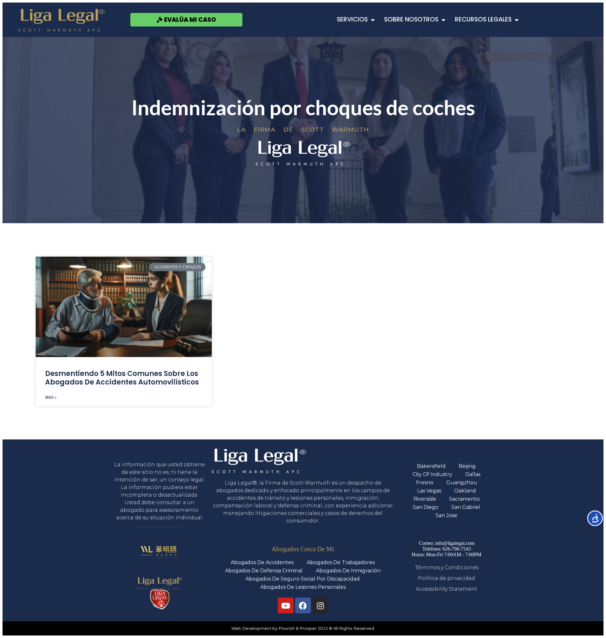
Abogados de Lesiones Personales (303, 587)
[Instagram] (320, 605)
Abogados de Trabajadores (341, 562)
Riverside (424, 499)
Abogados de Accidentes (262, 562)
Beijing (467, 466)
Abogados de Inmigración (348, 571)
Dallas (472, 474)
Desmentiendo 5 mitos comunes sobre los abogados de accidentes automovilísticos (122, 378)
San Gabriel (465, 507)
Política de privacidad (446, 578)
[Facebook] (303, 605)
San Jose (446, 515)
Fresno (424, 483)
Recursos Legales (483, 19)
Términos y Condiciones (446, 567)
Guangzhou (461, 483)
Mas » (50, 397)
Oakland (465, 491)
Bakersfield (431, 466)
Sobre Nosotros (411, 19)
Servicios (352, 19)
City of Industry (432, 474)
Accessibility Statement (446, 589)
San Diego (425, 507)
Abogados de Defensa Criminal (264, 571)
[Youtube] (286, 605)
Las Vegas (429, 491)
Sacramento (464, 499)
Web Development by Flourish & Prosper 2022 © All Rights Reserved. (303, 628)
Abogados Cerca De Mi (302, 548)
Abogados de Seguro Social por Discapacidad (303, 579)
